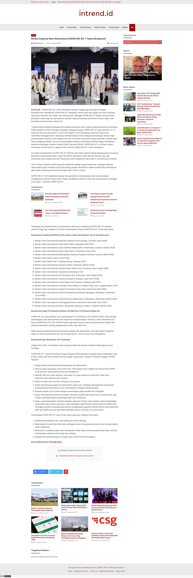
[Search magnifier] (160, 42)
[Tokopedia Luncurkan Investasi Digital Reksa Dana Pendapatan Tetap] (44, 524)
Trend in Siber (72, 27)
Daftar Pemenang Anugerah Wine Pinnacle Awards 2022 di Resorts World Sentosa (104, 508)
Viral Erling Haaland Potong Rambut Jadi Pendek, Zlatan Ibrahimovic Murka (141, 75)
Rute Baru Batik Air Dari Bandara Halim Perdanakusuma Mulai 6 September (57, 196)
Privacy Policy (120, 571)
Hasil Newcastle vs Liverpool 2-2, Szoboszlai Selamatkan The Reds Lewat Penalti (149, 130)
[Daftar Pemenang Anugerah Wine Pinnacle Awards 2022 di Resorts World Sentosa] (104, 495)
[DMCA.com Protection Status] (5, 577)
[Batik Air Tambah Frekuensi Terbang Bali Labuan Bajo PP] (44, 497)
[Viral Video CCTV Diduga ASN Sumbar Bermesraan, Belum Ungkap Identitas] (129, 96)
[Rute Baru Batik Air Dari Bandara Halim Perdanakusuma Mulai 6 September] (37, 196)
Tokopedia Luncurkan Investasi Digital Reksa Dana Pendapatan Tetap (43, 537)
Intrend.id (121, 567)
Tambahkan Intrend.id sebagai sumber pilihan (76, 456)
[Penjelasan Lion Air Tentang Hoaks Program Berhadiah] (83, 212)
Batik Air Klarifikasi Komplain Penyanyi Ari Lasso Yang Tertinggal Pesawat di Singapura (73, 536)
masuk (42, 557)
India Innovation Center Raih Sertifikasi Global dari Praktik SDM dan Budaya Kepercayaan (104, 535)
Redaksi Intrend (38, 43)
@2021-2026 (102, 567)
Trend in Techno (99, 27)
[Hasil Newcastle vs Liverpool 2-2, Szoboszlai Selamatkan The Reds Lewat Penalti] (129, 131)
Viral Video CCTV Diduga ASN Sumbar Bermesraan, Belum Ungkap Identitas (148, 95)
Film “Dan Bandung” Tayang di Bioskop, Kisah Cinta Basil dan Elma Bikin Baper (148, 106)
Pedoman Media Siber (106, 571)
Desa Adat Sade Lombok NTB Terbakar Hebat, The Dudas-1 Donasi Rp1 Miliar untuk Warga (89, 2)
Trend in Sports (114, 27)
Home (62, 27)
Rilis (132, 27)
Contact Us (93, 571)
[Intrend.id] (96, 12)
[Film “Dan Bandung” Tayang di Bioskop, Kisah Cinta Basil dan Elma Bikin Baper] (129, 107)
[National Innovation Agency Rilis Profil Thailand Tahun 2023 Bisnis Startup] (74, 495)
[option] (142, 68)
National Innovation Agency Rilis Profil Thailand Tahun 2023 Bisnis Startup (74, 507)
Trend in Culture (85, 27)
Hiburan (125, 27)
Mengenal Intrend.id (81, 571)
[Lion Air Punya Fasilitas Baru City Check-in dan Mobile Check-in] (37, 213)
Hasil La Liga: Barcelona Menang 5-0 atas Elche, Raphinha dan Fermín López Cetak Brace (149, 140)
